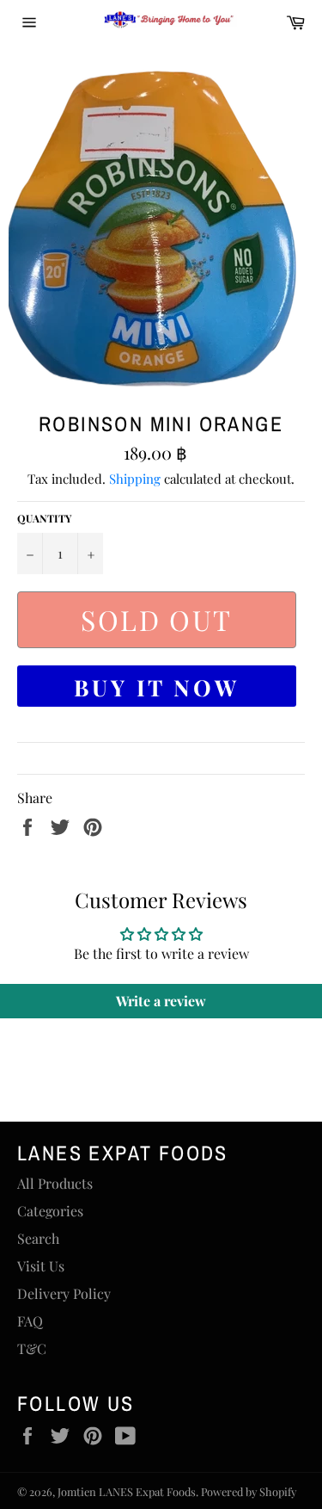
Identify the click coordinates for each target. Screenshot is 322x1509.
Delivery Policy (64, 1293)
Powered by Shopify (248, 1491)
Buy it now (157, 687)
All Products (55, 1183)
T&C (31, 1348)
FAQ (30, 1321)
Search (38, 1238)
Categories (50, 1211)
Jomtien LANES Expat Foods (127, 1491)
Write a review (161, 1001)
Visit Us (40, 1266)
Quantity (44, 518)
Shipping (135, 478)
